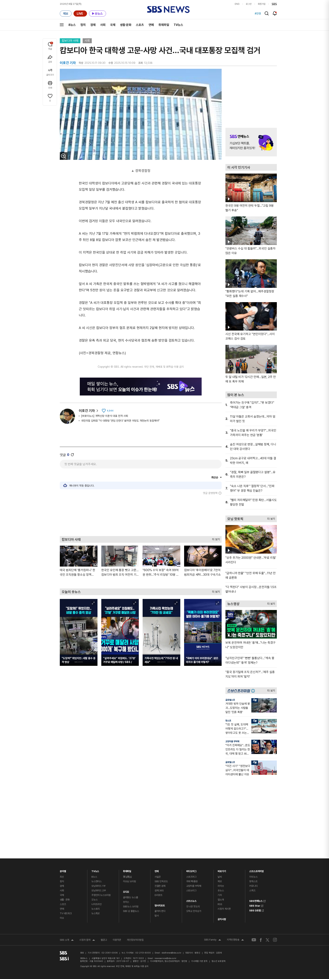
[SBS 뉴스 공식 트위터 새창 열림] (267, 939)
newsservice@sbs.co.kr (165, 958)
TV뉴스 (178, 25)
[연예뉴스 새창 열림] (251, 142)
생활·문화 (125, 25)
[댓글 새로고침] (72, 454)
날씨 (220, 876)
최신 (62, 876)
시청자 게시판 (224, 908)
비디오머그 (191, 870)
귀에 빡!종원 (192, 881)
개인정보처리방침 (135, 939)
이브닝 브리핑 (129, 881)
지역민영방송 (235, 940)
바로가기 (222, 870)
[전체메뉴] (61, 24)
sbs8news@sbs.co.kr (171, 953)
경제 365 (159, 890)
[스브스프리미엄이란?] (254, 690)
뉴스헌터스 (96, 881)
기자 (220, 895)
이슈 (62, 918)
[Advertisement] (141, 515)
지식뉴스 (253, 876)
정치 (83, 25)
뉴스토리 (95, 908)
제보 (220, 881)
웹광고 (104, 939)
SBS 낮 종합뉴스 (131, 911)
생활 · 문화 (65, 899)
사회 (102, 25)
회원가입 (261, 4)
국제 (112, 25)
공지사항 (222, 919)
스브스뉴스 (191, 900)
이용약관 (117, 939)
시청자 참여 (87, 940)
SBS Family (212, 940)
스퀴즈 (252, 890)
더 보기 (215, 538)
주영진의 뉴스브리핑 (101, 895)
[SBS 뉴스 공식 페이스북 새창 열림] (261, 940)
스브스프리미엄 (256, 870)
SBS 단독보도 (161, 881)
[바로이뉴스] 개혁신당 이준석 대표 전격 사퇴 (104, 415)
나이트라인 (96, 904)
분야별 (63, 870)
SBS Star (254, 905)
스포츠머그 (191, 876)
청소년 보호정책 (218, 961)
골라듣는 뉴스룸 (130, 897)
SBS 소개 (67, 940)
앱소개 (221, 899)
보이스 (126, 902)
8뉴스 (72, 25)
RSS (220, 904)
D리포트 (158, 895)
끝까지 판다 (160, 911)
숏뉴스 (221, 890)
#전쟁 (258, 13)
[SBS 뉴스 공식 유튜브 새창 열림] (254, 940)
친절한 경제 (160, 886)
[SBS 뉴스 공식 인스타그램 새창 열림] (275, 940)
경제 (93, 25)
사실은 (158, 876)
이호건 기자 (87, 411)
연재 (157, 870)
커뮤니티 (253, 886)
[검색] (267, 13)
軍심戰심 (127, 876)
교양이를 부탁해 (232, 741)
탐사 (157, 915)
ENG (237, 4)
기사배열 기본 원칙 (199, 961)
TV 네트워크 (66, 913)
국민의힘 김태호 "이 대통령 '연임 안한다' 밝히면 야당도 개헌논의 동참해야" (120, 420)
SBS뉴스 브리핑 (130, 906)
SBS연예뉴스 (256, 900)
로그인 (249, 4)
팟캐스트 (253, 881)
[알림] (275, 13)
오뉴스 (94, 899)
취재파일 (163, 25)
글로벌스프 (230, 700)
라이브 (221, 886)
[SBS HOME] (274, 4)
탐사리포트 (160, 904)
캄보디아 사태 (70, 40)
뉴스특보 (95, 913)
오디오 (126, 891)
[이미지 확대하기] (63, 156)
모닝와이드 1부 (98, 886)
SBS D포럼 (255, 910)
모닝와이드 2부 (98, 890)
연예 (151, 25)
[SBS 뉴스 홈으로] (168, 9)
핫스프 (228, 720)
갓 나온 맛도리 (193, 906)
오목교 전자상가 (193, 911)
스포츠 (140, 25)
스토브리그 (191, 890)
